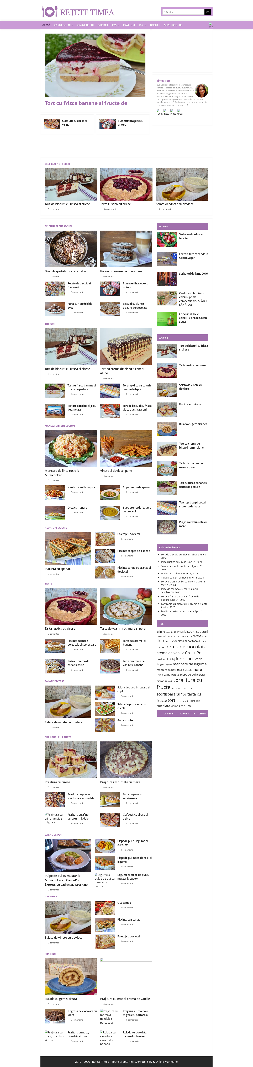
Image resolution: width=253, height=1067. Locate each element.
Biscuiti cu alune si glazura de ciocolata (135, 305)
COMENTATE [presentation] (187, 713)
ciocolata (164, 640)
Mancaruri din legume (60, 425)
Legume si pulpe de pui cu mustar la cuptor (133, 876)
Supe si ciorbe (173, 25)
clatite (160, 647)
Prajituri (129, 25)
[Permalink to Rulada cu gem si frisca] (71, 976)
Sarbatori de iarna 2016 (193, 273)
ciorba (203, 641)
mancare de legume (190, 663)
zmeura (185, 706)
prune (189, 688)
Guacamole (124, 903)
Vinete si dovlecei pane (116, 471)
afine (161, 631)
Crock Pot (194, 652)
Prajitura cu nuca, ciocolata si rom (78, 1034)
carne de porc (173, 636)
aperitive (178, 631)
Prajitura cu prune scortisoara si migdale (80, 796)
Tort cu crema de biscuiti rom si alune (191, 445)
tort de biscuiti (182, 701)
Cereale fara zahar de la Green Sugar (193, 256)
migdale (188, 670)
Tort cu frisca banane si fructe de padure (81, 387)
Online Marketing (167, 1062)
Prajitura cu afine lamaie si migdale (77, 816)
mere (180, 670)
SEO (149, 1062)
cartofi (197, 636)
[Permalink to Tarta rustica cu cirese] (71, 606)
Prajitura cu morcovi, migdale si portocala (136, 1013)
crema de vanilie (170, 652)
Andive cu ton (125, 720)
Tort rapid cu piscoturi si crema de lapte (137, 387)
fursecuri (184, 658)
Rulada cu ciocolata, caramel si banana (135, 1034)
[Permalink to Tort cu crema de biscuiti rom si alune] (126, 346)
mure (197, 669)
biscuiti (189, 631)
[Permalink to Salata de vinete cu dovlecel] (68, 702)
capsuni (202, 631)
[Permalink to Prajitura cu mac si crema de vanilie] (126, 976)
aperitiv (169, 632)
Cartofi (103, 25)
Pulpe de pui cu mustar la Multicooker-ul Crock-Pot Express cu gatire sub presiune (66, 880)
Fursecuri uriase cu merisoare (121, 271)
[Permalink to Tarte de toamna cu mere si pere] (126, 606)
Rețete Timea (100, 1062)
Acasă (46, 25)
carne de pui (186, 636)
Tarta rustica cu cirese (115, 204)
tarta (181, 694)
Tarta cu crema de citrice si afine (78, 663)
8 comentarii (127, 576)
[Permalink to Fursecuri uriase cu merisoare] (126, 249)
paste (175, 674)
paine (167, 674)
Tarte (142, 25)
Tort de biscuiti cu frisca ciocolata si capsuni (137, 407)
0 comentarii (54, 209)
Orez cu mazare (77, 507)
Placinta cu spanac (57, 569)
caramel (161, 636)
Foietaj (171, 659)
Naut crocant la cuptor (81, 487)
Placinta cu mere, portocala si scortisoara (81, 642)
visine (174, 706)
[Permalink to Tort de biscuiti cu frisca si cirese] (71, 346)
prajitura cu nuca (178, 688)
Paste (115, 25)
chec (205, 636)
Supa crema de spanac (137, 487)
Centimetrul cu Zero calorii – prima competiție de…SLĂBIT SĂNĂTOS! (193, 299)
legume (169, 664)
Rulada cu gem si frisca (61, 999)
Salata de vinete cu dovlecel (175, 204)
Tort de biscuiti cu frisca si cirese (67, 204)
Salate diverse (54, 681)
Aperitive (51, 896)
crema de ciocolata (185, 646)
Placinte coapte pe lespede (133, 551)
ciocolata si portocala (186, 641)
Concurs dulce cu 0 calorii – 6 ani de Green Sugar (193, 318)
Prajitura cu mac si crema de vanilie (125, 999)
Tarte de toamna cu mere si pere (122, 628)
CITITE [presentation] (202, 713)
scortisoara (166, 694)
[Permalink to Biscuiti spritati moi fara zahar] (71, 249)
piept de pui (188, 674)
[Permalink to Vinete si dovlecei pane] (126, 448)
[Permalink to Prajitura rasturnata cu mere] (126, 759)
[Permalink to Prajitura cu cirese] (71, 759)
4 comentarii (132, 292)
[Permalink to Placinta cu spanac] (68, 548)
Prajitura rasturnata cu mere (120, 782)
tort (171, 700)
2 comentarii (109, 633)
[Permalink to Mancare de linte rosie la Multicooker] (71, 448)
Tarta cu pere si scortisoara (132, 796)
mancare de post (166, 669)
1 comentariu (77, 394)
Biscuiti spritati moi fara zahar (66, 271)
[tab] (201, 713)
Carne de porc (63, 25)
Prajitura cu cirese (57, 782)
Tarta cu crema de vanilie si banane (134, 663)
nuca (160, 674)
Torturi (155, 25)
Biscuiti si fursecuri (58, 226)
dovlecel (161, 659)
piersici (200, 674)
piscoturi (162, 681)
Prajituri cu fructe (58, 737)
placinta (171, 681)
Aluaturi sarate (56, 527)
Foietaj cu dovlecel (128, 534)
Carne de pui (85, 25)
